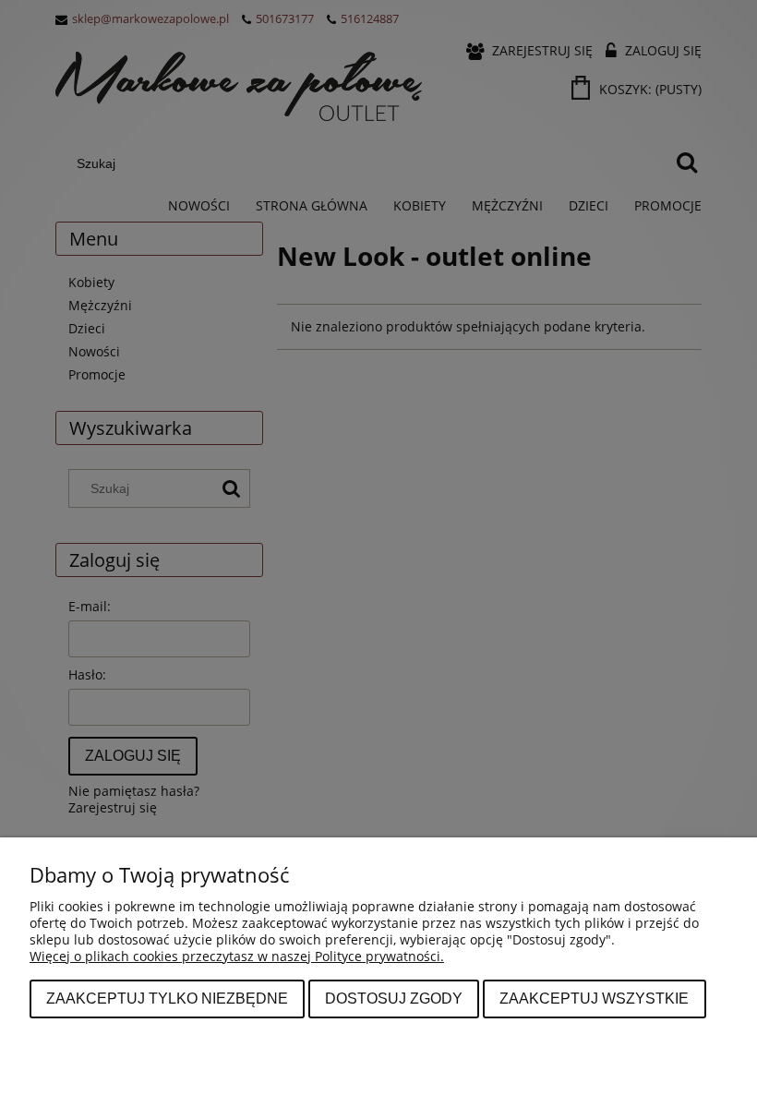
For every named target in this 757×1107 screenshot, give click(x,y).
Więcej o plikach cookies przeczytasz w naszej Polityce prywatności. (237, 956)
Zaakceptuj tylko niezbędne (167, 998)
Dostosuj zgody (394, 998)
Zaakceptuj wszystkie (594, 998)
